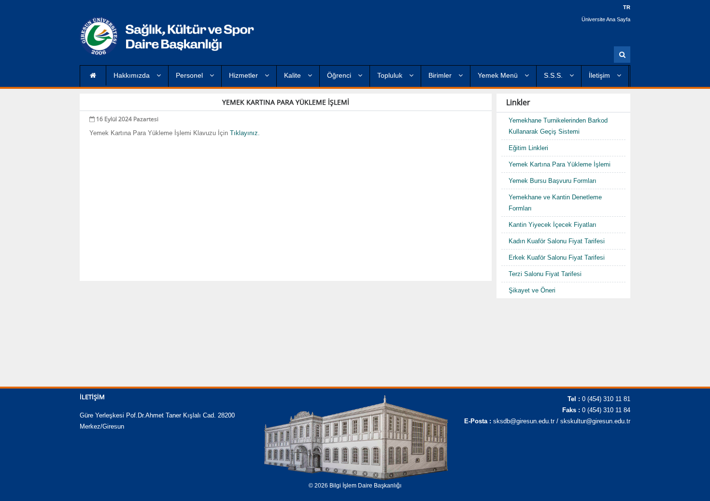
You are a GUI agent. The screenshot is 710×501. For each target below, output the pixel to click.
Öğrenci (340, 75)
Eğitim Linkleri (528, 148)
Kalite (293, 75)
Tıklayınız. (245, 133)
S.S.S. (554, 75)
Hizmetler (244, 75)
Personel (190, 75)
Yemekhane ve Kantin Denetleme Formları (555, 203)
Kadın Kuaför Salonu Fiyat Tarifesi (557, 241)
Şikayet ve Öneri (532, 290)
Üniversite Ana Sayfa (606, 19)
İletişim (600, 75)
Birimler (441, 75)
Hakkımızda (133, 75)
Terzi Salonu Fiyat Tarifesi (545, 274)
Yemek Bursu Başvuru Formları (552, 180)
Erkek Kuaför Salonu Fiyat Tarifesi (557, 257)
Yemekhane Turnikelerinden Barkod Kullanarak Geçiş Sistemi (558, 126)
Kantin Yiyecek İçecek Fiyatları (552, 224)
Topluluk (390, 75)
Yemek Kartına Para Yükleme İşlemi (560, 164)
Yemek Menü (499, 75)
